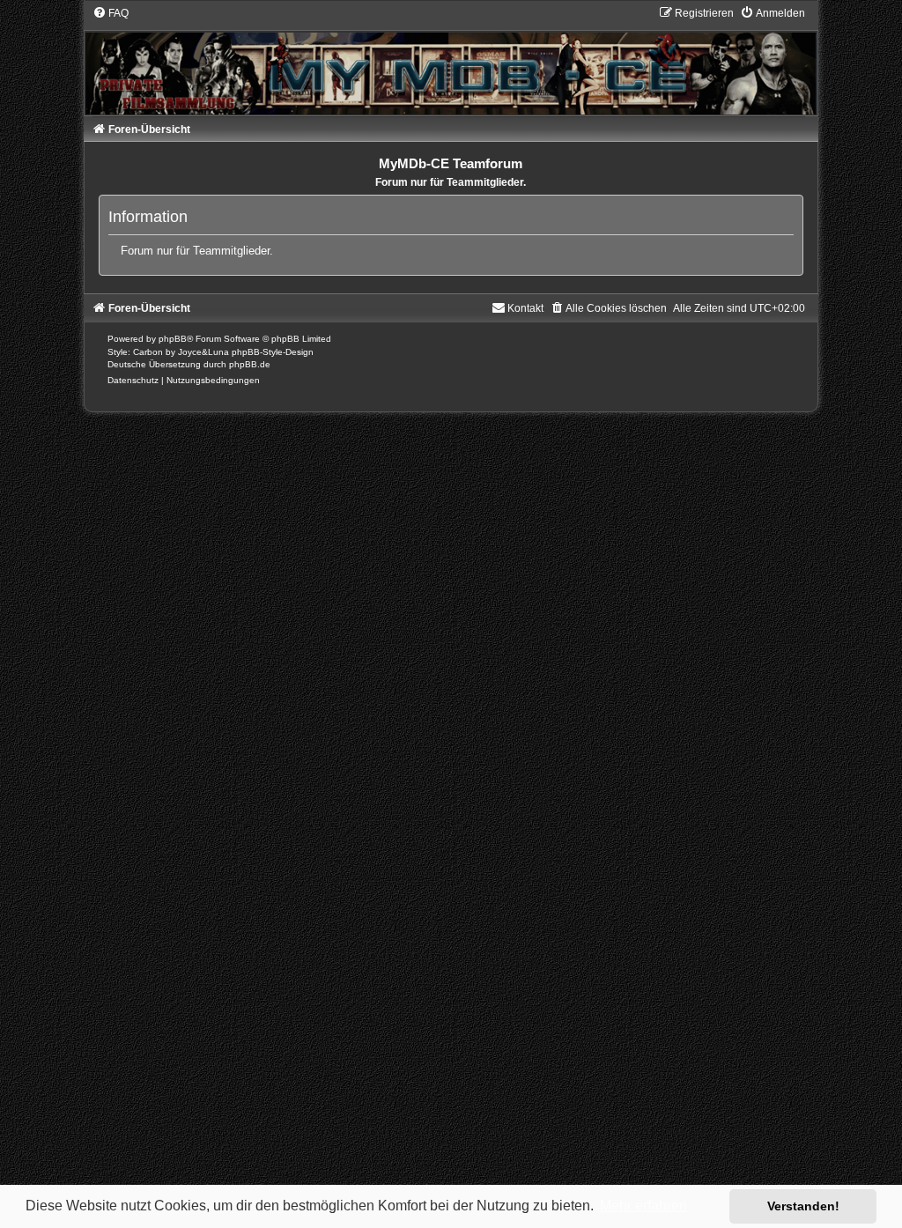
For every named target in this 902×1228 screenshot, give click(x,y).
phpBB (173, 339)
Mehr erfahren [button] (643, 1205)
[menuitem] (110, 13)
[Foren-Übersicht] (451, 60)
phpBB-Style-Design (273, 352)
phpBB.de (249, 364)
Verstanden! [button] (803, 1206)
